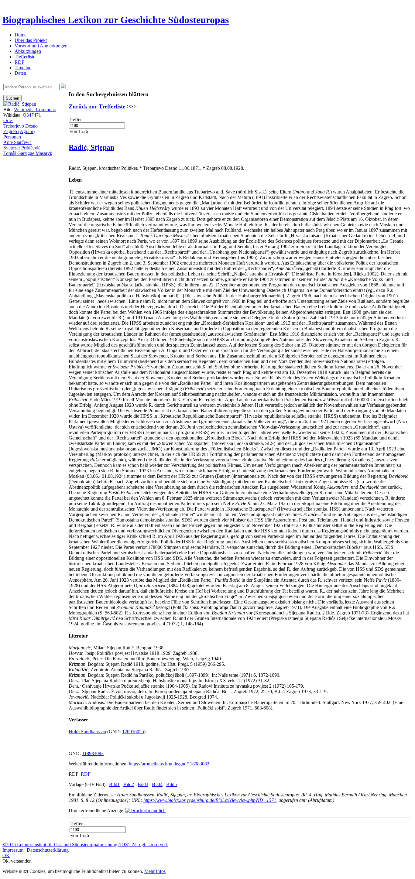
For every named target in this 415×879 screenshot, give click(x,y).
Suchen (12, 98)
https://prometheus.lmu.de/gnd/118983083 (169, 763)
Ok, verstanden (17, 861)
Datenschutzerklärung (48, 850)
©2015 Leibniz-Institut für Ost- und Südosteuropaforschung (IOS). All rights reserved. (85, 844)
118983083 (93, 753)
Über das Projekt (31, 40)
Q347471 (32, 115)
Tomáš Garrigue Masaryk (27, 153)
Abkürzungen (28, 51)
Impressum (12, 850)
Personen (12, 136)
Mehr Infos (155, 871)
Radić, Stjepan (91, 147)
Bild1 (114, 784)
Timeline (23, 67)
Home (20, 34)
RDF (19, 62)
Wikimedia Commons (35, 109)
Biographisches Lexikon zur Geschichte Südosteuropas (115, 19)
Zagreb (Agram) (19, 131)
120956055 (133, 731)
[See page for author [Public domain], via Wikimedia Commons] (19, 104)
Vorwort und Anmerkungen (41, 45)
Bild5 (171, 784)
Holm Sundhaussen (87, 731)
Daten (20, 73)
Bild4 (157, 784)
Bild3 (143, 784)
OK (6, 855)
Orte (8, 120)
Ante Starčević (17, 142)
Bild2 (128, 784)
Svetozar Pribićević (21, 147)
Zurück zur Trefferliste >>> (103, 106)
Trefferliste (25, 56)
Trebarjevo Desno (20, 125)
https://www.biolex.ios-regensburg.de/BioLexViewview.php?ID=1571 (209, 800)
